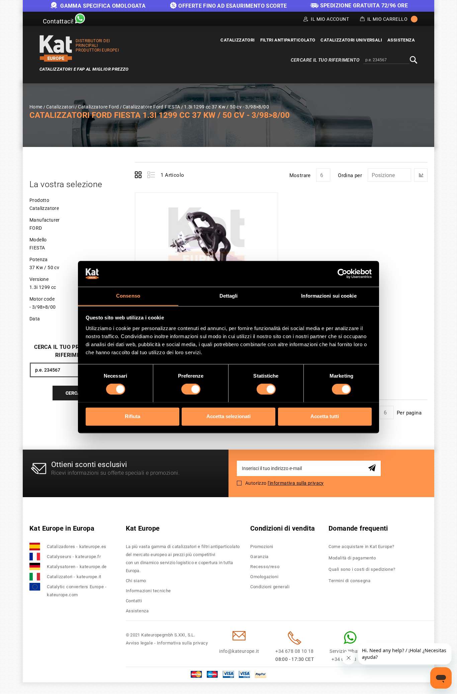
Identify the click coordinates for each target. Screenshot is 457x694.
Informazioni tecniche (148, 590)
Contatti (134, 600)
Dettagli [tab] (228, 296)
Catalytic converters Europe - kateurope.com (76, 590)
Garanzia (259, 556)
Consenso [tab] (128, 296)
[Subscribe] (373, 468)
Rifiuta (132, 416)
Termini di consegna (349, 580)
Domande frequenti (358, 528)
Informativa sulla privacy (182, 642)
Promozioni (261, 546)
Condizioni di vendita (282, 528)
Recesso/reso (264, 566)
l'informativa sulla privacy (296, 483)
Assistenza (137, 610)
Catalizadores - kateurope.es (76, 546)
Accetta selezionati (228, 416)
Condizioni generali (269, 586)
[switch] (190, 389)
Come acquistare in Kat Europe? (361, 546)
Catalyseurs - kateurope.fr (74, 556)
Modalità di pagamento (352, 557)
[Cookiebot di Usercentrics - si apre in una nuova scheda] (342, 273)
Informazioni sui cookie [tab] (328, 296)
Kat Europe (143, 528)
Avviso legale (139, 642)
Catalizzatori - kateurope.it (74, 576)
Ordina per (350, 175)
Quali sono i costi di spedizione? (362, 569)
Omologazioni (264, 576)
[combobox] (386, 60)
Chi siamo (136, 580)
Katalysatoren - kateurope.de (77, 566)
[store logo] (55, 48)
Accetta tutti (324, 416)
